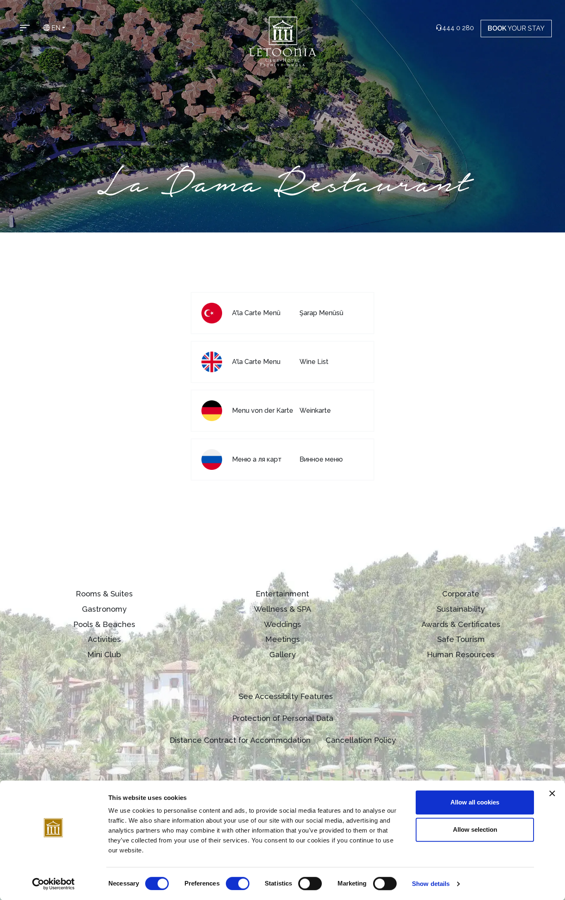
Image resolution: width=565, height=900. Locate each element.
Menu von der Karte (262, 410)
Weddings (282, 624)
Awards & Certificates (460, 624)
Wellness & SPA (282, 609)
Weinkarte (315, 410)
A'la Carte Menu (256, 362)
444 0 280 (458, 28)
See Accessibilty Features (286, 696)
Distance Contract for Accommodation (240, 740)
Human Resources (461, 654)
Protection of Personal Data (282, 718)
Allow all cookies (474, 802)
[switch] (237, 883)
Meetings (282, 639)
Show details (431, 883)
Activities (104, 639)
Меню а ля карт (257, 459)
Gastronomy (104, 609)
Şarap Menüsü (321, 313)
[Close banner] (552, 793)
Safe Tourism (461, 639)
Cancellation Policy (361, 740)
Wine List (313, 362)
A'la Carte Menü (256, 313)
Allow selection (475, 829)
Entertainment (282, 593)
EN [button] (55, 28)
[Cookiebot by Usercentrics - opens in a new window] (53, 884)
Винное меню (321, 459)
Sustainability (461, 609)
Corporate (460, 593)
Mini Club (104, 654)
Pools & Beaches (104, 624)
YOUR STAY (516, 28)
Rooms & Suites (104, 593)
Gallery (282, 654)
